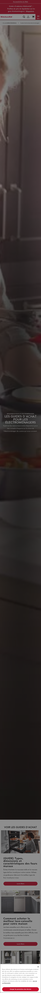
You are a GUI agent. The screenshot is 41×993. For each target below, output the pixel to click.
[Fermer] (38, 967)
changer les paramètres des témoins (20, 989)
